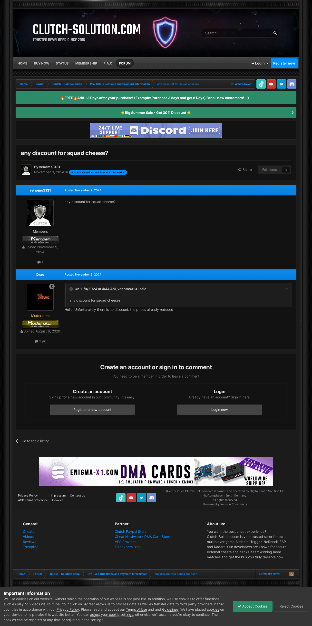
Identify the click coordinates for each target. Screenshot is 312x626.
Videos (28, 536)
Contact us (77, 495)
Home (22, 63)
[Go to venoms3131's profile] (26, 169)
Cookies (57, 500)
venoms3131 (40, 190)
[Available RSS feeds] (291, 574)
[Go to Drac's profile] (40, 297)
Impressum (58, 495)
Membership (86, 63)
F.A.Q (108, 63)
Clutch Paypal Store (130, 531)
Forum (125, 63)
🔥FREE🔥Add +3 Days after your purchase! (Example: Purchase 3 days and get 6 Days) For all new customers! (152, 98)
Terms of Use (136, 609)
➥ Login (259, 63)
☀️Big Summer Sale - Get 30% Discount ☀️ (156, 112)
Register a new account (92, 409)
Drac (40, 274)
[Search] (275, 32)
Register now (284, 63)
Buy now (41, 63)
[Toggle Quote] (71, 289)
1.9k (42, 341)
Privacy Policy (28, 495)
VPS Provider (125, 542)
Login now (219, 409)
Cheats (28, 531)
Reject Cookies (291, 606)
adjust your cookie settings (111, 614)
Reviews (29, 542)
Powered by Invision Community (225, 504)
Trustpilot (30, 547)
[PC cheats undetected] (156, 130)
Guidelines (170, 609)
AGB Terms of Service (33, 500)
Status (62, 63)
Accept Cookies (254, 606)
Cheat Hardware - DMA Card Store (142, 536)
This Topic (257, 33)
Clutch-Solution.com (199, 491)
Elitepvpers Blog (128, 547)
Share (246, 169)
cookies (213, 609)
